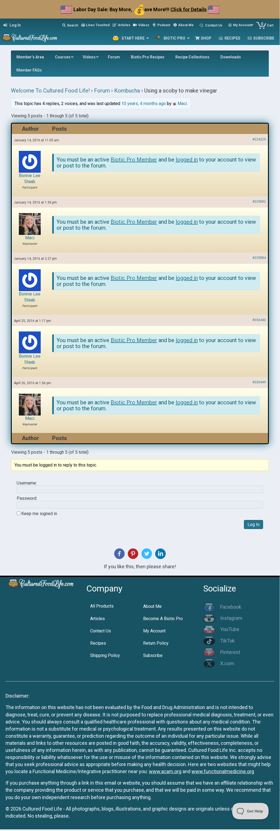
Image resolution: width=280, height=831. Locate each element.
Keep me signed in (39, 513)
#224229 (259, 139)
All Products (102, 606)
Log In (253, 524)
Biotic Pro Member (134, 159)
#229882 (259, 202)
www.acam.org (165, 771)
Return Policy (156, 643)
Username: (27, 483)
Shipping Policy (105, 655)
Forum (102, 90)
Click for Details (188, 9)
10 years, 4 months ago (143, 103)
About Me (152, 606)
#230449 (259, 382)
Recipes (98, 643)
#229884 (259, 258)
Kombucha (127, 90)
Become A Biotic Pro (163, 618)
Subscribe (153, 655)
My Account (154, 630)
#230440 (259, 320)
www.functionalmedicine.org (222, 771)
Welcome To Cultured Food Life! (50, 90)
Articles (97, 618)
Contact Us (100, 630)
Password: (27, 498)
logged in (187, 159)
